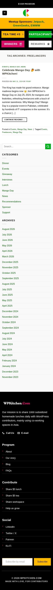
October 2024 (9, 322)
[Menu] (4, 13)
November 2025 (10, 267)
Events (5, 169)
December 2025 (10, 262)
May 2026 (7, 245)
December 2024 (10, 311)
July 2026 (7, 234)
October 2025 (9, 273)
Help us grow (13, 508)
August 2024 (8, 333)
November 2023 (10, 377)
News (5, 196)
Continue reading (14, 120)
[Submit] (48, 146)
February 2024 (9, 360)
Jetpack (38, 21)
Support (6, 212)
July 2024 (7, 339)
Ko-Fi (8, 546)
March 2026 (8, 256)
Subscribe (42, 561)
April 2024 (7, 355)
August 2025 (8, 284)
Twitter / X (11, 533)
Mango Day (8, 190)
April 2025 (7, 306)
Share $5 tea (12, 495)
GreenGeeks (21, 25)
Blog (8, 464)
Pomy (28, 81)
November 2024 (10, 317)
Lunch (5, 185)
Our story (11, 458)
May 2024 (7, 349)
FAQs (9, 470)
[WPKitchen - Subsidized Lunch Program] (26, 13)
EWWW (35, 25)
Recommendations (11, 201)
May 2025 (7, 300)
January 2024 (9, 366)
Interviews (7, 179)
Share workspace (15, 502)
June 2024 (7, 344)
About (9, 451)
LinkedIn (10, 527)
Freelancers (7, 132)
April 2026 (7, 251)
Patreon (10, 539)
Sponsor (6, 207)
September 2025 (10, 278)
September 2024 (10, 328)
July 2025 (7, 289)
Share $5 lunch (13, 489)
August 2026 (8, 229)
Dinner (5, 163)
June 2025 (7, 295)
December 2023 (10, 371)
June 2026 (7, 240)
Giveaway (7, 174)
